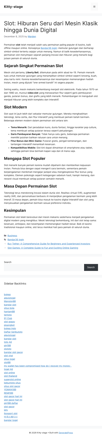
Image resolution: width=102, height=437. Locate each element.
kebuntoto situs (12, 382)
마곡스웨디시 (11, 416)
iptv (6, 410)
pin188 (7, 345)
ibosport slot (10, 413)
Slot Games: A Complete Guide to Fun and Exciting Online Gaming (43, 248)
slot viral (8, 355)
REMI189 (8, 393)
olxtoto (7, 348)
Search (7, 262)
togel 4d (8, 369)
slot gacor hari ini (13, 396)
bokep (7, 294)
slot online (9, 372)
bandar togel (11, 420)
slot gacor (9, 406)
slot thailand (10, 376)
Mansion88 (10, 301)
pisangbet (9, 325)
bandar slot (10, 304)
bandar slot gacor (13, 352)
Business (12, 235)
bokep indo (10, 328)
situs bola (9, 308)
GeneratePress (66, 432)
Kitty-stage (13, 7)
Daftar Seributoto (13, 332)
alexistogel (9, 298)
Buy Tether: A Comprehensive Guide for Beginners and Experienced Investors (49, 243)
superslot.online (12, 379)
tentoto (8, 315)
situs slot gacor (12, 386)
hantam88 (9, 311)
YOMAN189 (10, 389)
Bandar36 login (49, 48)
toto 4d (8, 342)
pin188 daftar (11, 403)
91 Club (8, 318)
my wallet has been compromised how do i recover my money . (37, 366)
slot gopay (9, 321)
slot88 (7, 362)
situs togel (9, 359)
